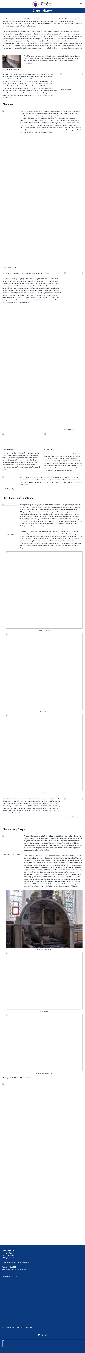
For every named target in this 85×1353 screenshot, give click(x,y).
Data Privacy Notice (9, 1276)
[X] (46, 1334)
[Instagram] (42, 1334)
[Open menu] (81, 4)
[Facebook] (39, 1334)
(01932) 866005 (10, 1267)
